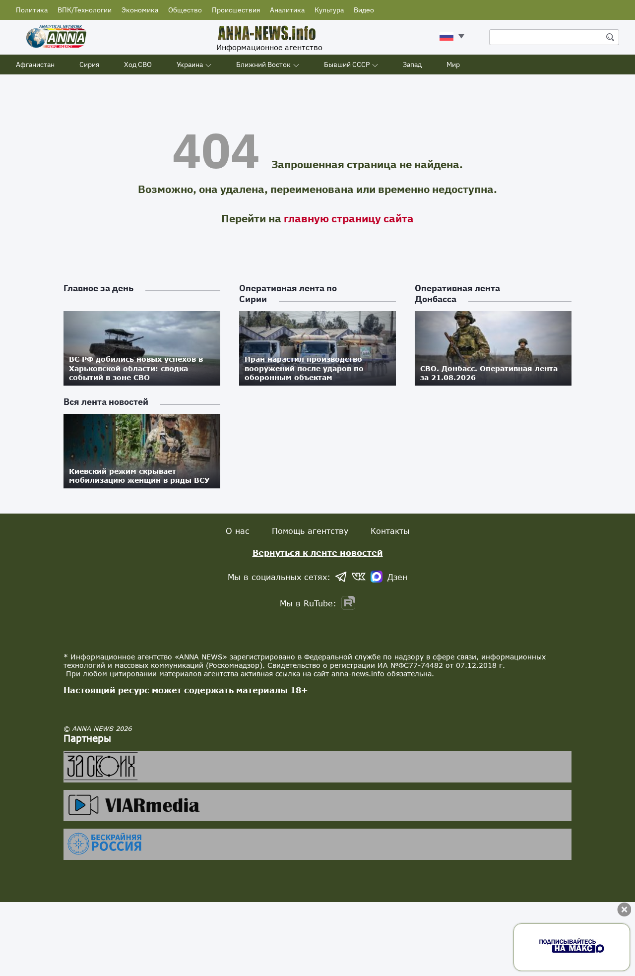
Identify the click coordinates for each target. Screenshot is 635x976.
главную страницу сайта (349, 218)
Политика (32, 9)
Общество (185, 9)
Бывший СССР (347, 64)
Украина (190, 64)
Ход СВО (138, 64)
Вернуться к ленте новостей (318, 552)
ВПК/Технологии (85, 9)
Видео (364, 9)
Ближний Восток (263, 64)
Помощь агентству (310, 530)
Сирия (89, 64)
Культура (329, 9)
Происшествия (236, 9)
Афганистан (35, 64)
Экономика (140, 9)
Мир (453, 64)
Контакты (390, 530)
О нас (238, 530)
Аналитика (287, 9)
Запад (412, 64)
